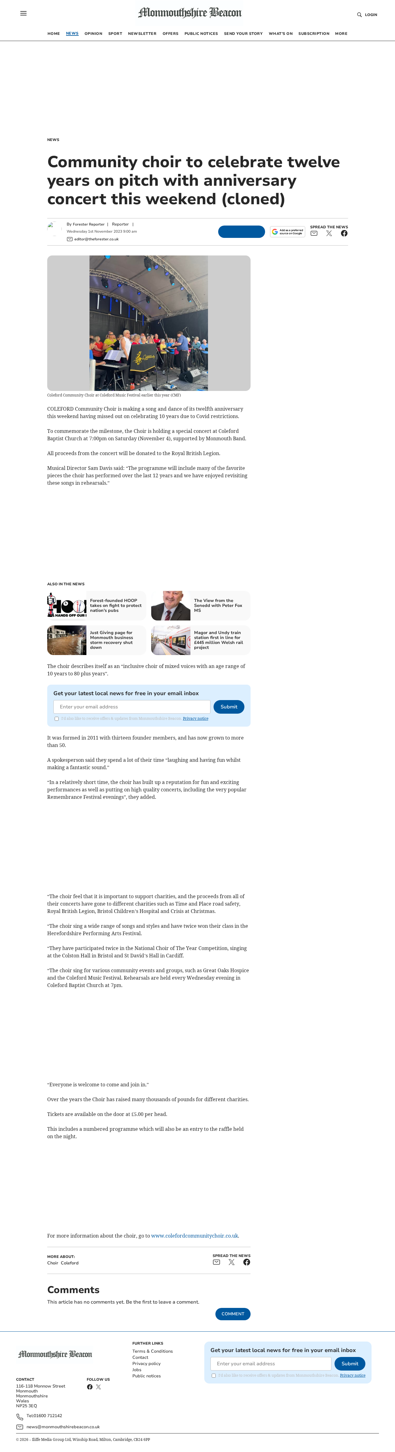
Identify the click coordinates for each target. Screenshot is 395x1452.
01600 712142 (48, 1416)
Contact (140, 1357)
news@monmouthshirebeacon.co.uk (63, 1427)
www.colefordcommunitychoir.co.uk (194, 1236)
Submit (229, 706)
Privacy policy (146, 1364)
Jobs (136, 1370)
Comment (233, 1314)
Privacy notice (195, 718)
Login (371, 15)
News (53, 139)
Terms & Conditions (152, 1351)
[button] (23, 13)
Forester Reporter (89, 224)
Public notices (146, 1376)
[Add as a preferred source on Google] (287, 231)
